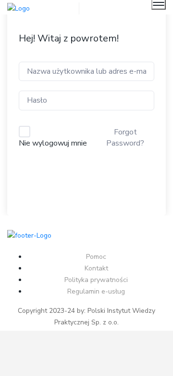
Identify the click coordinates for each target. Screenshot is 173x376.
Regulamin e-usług (96, 291)
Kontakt (96, 268)
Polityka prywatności (96, 279)
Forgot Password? (125, 137)
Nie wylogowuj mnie (53, 143)
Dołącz (87, 178)
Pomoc (96, 256)
